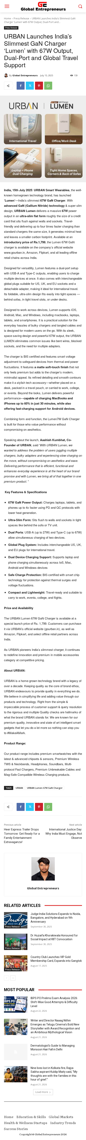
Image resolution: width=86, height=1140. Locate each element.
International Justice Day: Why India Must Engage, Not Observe (63, 834)
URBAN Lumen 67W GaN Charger (45, 787)
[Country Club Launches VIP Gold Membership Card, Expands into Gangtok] (15, 963)
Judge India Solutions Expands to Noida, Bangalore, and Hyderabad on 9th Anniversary (56, 917)
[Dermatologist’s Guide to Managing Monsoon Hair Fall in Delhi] (15, 1052)
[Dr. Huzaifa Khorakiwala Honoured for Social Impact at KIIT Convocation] (15, 942)
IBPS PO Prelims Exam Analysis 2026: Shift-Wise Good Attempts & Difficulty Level (54, 1002)
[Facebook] (21, 86)
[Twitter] (30, 86)
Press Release (21, 18)
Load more (41, 1092)
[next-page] (12, 978)
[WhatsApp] (48, 86)
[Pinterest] (39, 86)
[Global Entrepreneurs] (6, 75)
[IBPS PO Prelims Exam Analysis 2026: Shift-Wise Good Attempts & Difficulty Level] (15, 1004)
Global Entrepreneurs (25, 75)
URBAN (19, 787)
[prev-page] (6, 978)
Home (7, 18)
